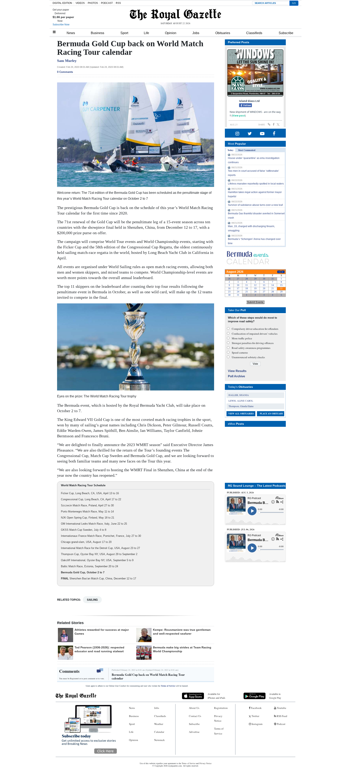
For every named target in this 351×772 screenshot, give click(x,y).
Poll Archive (236, 376)
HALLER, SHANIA (239, 395)
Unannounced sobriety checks (248, 357)
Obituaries (222, 33)
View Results (237, 371)
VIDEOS (80, 3)
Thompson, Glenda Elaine (241, 406)
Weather (158, 724)
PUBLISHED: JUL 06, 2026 (241, 529)
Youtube (281, 708)
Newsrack (159, 740)
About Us (194, 708)
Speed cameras (240, 352)
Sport (124, 33)
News (71, 33)
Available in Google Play (275, 695)
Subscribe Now (61, 24)
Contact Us (195, 716)
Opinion (170, 33)
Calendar (159, 732)
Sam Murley (67, 61)
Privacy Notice (218, 718)
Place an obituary (271, 413)
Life (146, 33)
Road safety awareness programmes (251, 348)
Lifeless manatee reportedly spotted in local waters (256, 183)
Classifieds (254, 33)
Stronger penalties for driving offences (253, 343)
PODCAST (107, 3)
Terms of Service (168, 686)
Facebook (256, 708)
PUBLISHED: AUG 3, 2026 (240, 492)
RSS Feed (281, 716)
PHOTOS (93, 3)
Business (97, 33)
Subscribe (286, 33)
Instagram (256, 724)
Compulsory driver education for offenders (255, 329)
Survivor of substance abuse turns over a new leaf (255, 205)
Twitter (255, 716)
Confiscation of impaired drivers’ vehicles (254, 333)
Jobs (195, 33)
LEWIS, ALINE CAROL (241, 400)
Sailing (92, 600)
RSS (118, 3)
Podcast (280, 724)
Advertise (194, 732)
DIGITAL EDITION (62, 3)
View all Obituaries (241, 413)
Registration (221, 708)
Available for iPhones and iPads (216, 695)
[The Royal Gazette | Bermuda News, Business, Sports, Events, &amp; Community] (175, 14)
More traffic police (242, 338)
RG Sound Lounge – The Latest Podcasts (257, 485)
